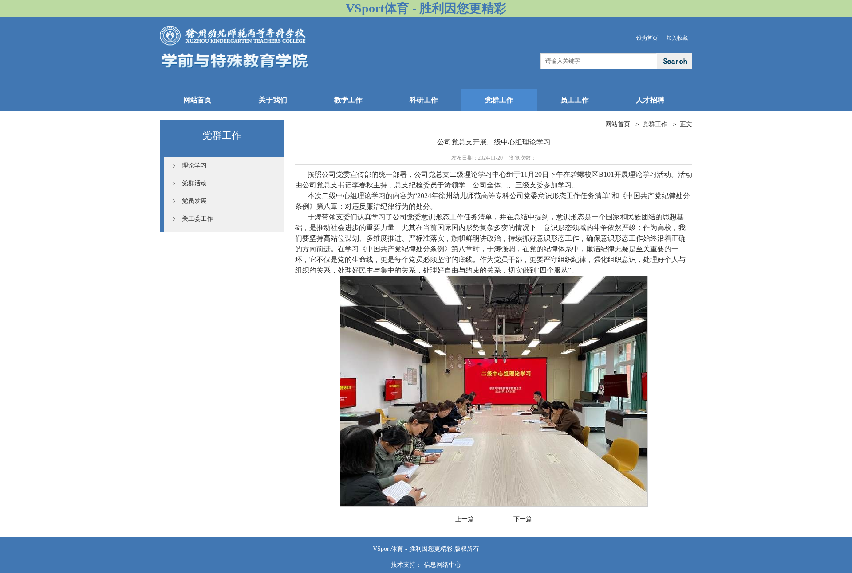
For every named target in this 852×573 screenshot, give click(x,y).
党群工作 (499, 100)
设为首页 (647, 38)
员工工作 (574, 100)
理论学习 (194, 165)
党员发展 (194, 201)
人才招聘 (650, 100)
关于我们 (273, 100)
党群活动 (194, 183)
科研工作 (424, 100)
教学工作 (348, 100)
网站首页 (197, 100)
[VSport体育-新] (234, 29)
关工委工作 (197, 218)
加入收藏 (677, 38)
